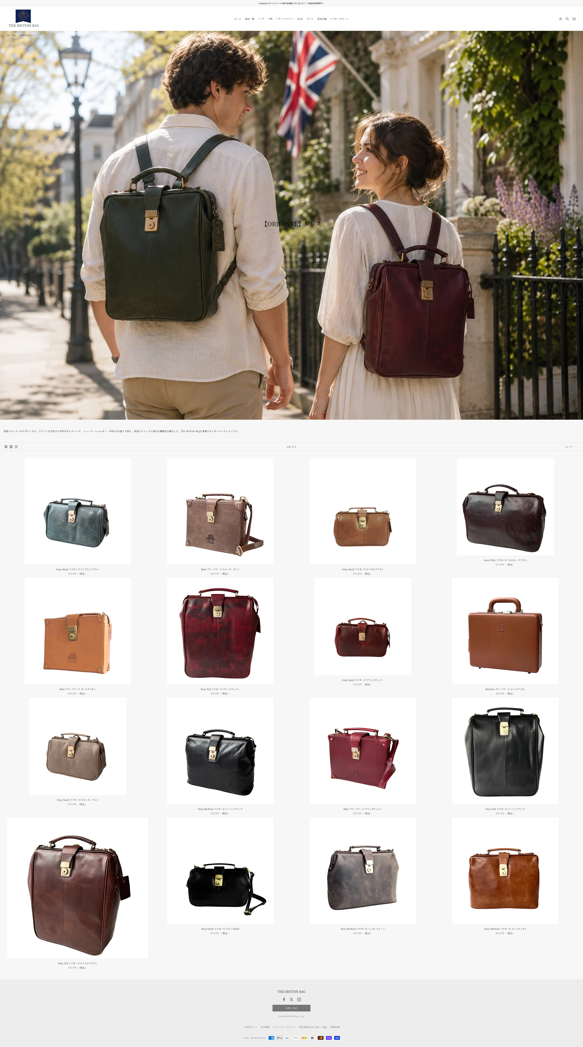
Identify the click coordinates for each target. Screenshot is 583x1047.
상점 (13, 35)
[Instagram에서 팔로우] (299, 999)
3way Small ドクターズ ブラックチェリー (363, 680)
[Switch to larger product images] (6, 447)
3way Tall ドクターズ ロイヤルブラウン (78, 963)
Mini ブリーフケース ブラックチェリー (362, 809)
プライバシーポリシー (284, 1026)
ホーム (237, 18)
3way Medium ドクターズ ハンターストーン (363, 928)
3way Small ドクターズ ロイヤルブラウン (363, 569)
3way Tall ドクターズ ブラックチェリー (220, 689)
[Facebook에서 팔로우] (284, 999)
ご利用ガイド (250, 1026)
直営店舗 (322, 18)
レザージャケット (284, 18)
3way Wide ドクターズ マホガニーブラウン (505, 560)
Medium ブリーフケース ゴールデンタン (505, 689)
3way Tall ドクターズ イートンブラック (505, 809)
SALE (300, 18)
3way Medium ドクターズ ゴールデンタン (505, 928)
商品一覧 (249, 18)
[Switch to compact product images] (16, 447)
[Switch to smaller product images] (11, 447)
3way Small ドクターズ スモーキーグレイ (77, 799)
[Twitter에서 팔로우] (291, 999)
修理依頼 (335, 1026)
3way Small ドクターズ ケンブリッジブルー (77, 569)
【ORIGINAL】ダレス (27, 35)
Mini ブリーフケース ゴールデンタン (78, 689)
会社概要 (265, 1026)
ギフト (310, 18)
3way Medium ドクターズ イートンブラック (220, 809)
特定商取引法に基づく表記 (313, 1026)
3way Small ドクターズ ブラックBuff (220, 928)
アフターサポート (339, 18)
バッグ (261, 18)
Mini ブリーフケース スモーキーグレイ (220, 569)
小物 (270, 18)
